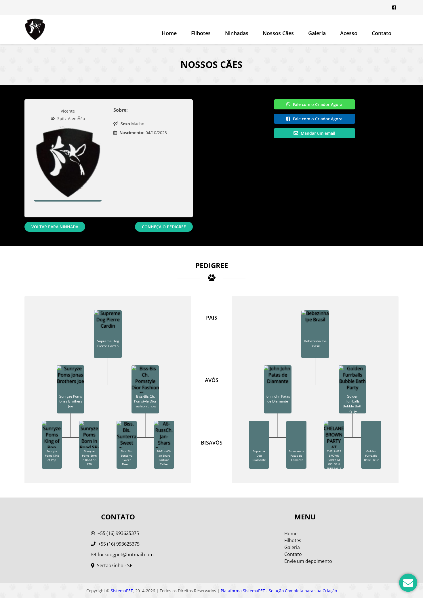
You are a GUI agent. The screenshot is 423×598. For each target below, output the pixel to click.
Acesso (348, 33)
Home (169, 33)
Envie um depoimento (308, 561)
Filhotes (201, 33)
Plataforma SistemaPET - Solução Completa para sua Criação (279, 590)
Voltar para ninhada (54, 226)
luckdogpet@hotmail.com (126, 554)
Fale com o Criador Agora (317, 104)
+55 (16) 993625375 (117, 533)
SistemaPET (122, 590)
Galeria (292, 547)
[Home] (34, 29)
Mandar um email (317, 133)
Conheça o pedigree (164, 226)
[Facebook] (394, 7)
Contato (381, 33)
